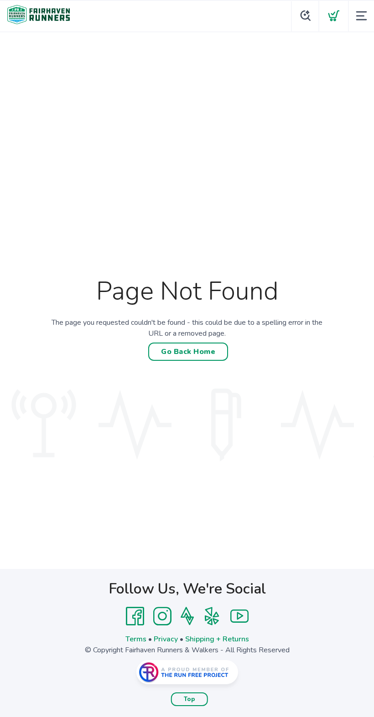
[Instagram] (162, 616)
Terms (135, 639)
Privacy (166, 639)
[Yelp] (212, 616)
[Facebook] (135, 616)
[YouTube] (239, 616)
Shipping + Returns (217, 639)
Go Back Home (188, 352)
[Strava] (187, 616)
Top (189, 699)
